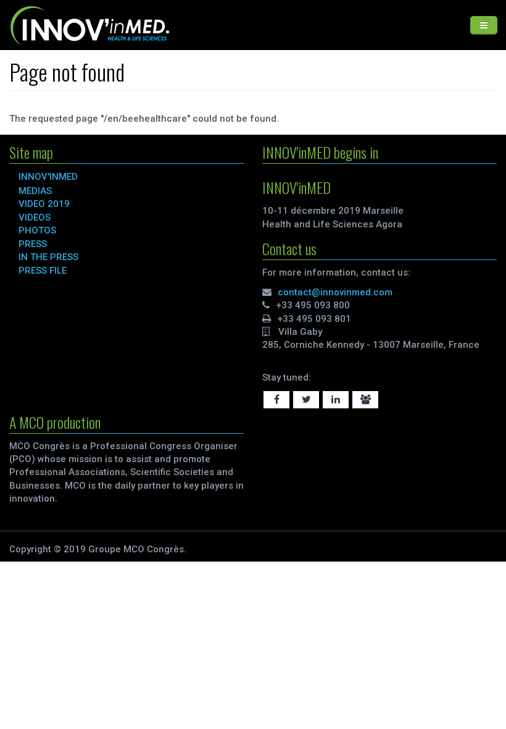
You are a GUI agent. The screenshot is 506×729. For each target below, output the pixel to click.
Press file (43, 270)
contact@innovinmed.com (335, 292)
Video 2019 (44, 203)
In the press (48, 257)
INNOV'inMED (48, 176)
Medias (35, 190)
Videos (35, 217)
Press (33, 244)
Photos (37, 230)
